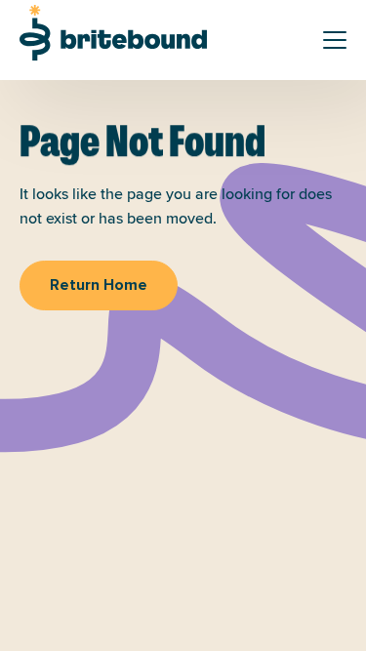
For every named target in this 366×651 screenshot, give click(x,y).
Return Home (98, 285)
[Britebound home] (113, 33)
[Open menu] (334, 40)
